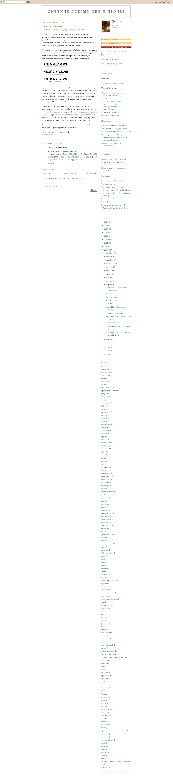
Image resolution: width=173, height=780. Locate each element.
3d (102, 458)
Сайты (103, 83)
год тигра (105, 703)
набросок (105, 586)
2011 (106, 243)
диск (103, 501)
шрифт (104, 758)
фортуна (104, 752)
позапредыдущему (62, 29)
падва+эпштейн (107, 593)
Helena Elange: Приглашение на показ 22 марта (118, 333)
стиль (103, 648)
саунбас (104, 737)
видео (103, 461)
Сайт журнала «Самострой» (112, 198)
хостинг (104, 755)
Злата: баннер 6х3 (112, 297)
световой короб (107, 645)
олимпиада (105, 724)
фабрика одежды (107, 651)
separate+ (104, 522)
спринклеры (106, 596)
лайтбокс (104, 715)
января (109, 343)
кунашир (104, 485)
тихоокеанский (107, 543)
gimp (51, 134)
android (104, 660)
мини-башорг (106, 442)
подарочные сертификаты (112, 144)
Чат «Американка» (108, 184)
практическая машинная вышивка (114, 730)
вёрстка (104, 498)
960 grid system (107, 553)
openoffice (105, 675)
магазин (104, 510)
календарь (105, 504)
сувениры (105, 516)
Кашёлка (104, 688)
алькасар (104, 697)
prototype (105, 568)
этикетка (104, 550)
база (103, 626)
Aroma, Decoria (123, 208)
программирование (108, 390)
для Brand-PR (106, 430)
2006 (106, 354)
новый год (105, 473)
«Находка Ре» (118, 181)
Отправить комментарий (51, 169)
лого (103, 399)
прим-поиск (105, 476)
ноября (109, 256)
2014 (106, 232)
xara (102, 464)
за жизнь (104, 375)
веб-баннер (105, 632)
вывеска (104, 700)
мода (103, 418)
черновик (105, 403)
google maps (106, 519)
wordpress (105, 685)
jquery (103, 427)
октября (109, 260)
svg (102, 681)
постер (104, 409)
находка (104, 721)
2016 (106, 229)
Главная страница (69, 173)
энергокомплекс (107, 491)
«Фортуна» (119, 187)
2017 (106, 225)
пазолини (104, 540)
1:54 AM (52, 163)
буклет (128, 131)
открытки (105, 433)
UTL (103, 611)
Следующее (46, 173)
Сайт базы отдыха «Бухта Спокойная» (116, 190)
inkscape (104, 369)
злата (103, 439)
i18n (103, 669)
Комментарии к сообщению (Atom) (68, 178)
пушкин (104, 734)
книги (103, 470)
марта (108, 284)
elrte (103, 666)
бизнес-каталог (107, 528)
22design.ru (107, 47)
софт (103, 743)
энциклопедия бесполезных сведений (115, 761)
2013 (106, 236)
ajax (102, 452)
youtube (104, 623)
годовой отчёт (121, 128)
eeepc (103, 556)
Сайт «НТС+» (106, 202)
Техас (103, 694)
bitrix (103, 614)
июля (108, 270)
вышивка (104, 449)
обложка (104, 589)
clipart (103, 663)
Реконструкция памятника (111, 205)
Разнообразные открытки (111, 149)
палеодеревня (106, 424)
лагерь (103, 712)
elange (103, 396)
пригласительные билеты (112, 137)
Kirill (77, 29)
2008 (106, 347)
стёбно (104, 378)
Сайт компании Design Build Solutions (115, 193)
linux (103, 381)
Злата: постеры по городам (116, 293)
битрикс (104, 629)
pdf (102, 565)
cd (102, 494)
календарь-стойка (110, 95)
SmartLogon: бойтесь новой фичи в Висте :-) (116, 289)
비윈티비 (74, 159)
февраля (109, 339)
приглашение (106, 513)
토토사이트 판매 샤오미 (70, 157)
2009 (106, 250)
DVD (125, 137)
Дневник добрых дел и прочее (86, 11)
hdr (102, 562)
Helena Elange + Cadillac (112, 101)
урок (103, 749)
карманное (105, 482)
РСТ (103, 691)
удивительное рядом (109, 599)
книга (103, 636)
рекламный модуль (110, 140)
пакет (103, 727)
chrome (104, 617)
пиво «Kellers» (108, 109)
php (102, 406)
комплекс (104, 638)
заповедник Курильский (110, 580)
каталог (128, 135)
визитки (104, 574)
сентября (110, 263)
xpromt (104, 571)
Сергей (117, 21)
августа (109, 267)
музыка (104, 583)
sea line (104, 678)
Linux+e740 (105, 605)
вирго (103, 577)
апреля (109, 281)
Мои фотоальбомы (110, 59)
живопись (105, 467)
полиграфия (111, 83)
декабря (109, 253)
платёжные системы (109, 642)
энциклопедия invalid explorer (112, 657)
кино (103, 706)
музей (103, 488)
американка (105, 525)
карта (103, 507)
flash (103, 559)
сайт (103, 366)
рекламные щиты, (118, 93)
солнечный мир (107, 740)
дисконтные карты (119, 159)
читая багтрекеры (108, 654)
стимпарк (105, 746)
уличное (104, 421)
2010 (106, 246)
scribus (104, 445)
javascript (105, 412)
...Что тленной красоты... (115, 313)
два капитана (106, 534)
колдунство (105, 709)
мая (107, 277)
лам (102, 718)
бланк (103, 531)
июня (108, 274)
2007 (106, 350)
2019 (106, 222)
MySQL (104, 608)
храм (103, 547)
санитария (105, 479)
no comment (105, 672)
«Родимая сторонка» (111, 106)
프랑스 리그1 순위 (75, 154)
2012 (106, 239)
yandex (104, 620)
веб (102, 384)
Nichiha (114, 208)
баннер (104, 415)
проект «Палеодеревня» (112, 104)
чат (102, 602)
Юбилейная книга (108, 125)
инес (103, 537)
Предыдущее (92, 173)
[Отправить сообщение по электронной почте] (67, 132)
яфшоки (104, 767)
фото (103, 455)
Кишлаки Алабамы (113, 322)
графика (120, 83)
